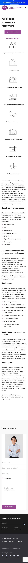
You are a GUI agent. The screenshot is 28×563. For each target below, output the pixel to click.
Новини (4, 541)
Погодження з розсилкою (5, 528)
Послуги (15, 538)
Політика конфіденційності (18, 528)
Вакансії (11, 541)
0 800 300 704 (19, 7)
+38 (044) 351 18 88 (7, 553)
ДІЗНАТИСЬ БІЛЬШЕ (12, 32)
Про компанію (6, 538)
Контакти (19, 541)
